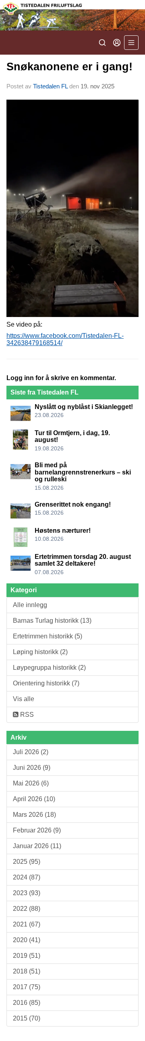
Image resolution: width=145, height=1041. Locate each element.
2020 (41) (26, 940)
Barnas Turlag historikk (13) (52, 620)
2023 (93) (26, 893)
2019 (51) (26, 955)
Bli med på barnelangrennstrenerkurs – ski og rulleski (83, 472)
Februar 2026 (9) (37, 830)
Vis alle (23, 698)
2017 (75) (26, 987)
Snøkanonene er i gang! (69, 67)
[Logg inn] (117, 42)
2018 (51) (26, 971)
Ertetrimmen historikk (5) (47, 636)
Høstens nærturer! (63, 530)
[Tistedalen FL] (72, 15)
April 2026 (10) (34, 799)
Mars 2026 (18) (34, 814)
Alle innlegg (30, 604)
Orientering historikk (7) (46, 683)
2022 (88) (26, 908)
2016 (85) (26, 1002)
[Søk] (102, 42)
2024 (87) (26, 877)
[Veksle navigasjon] (131, 42)
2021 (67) (26, 924)
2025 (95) (26, 861)
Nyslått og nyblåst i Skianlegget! (84, 406)
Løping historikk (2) (40, 651)
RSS (26, 714)
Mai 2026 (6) (31, 783)
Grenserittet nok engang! (73, 504)
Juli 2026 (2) (30, 752)
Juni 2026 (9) (31, 767)
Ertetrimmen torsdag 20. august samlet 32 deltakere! (83, 560)
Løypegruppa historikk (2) (49, 667)
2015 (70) (26, 1018)
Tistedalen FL (50, 86)
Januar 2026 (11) (37, 846)
